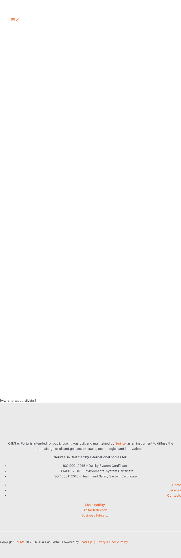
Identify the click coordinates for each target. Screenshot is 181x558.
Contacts (174, 496)
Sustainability (95, 505)
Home (176, 485)
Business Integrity (95, 515)
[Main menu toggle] (15, 20)
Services (174, 490)
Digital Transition (95, 510)
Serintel (120, 443)
